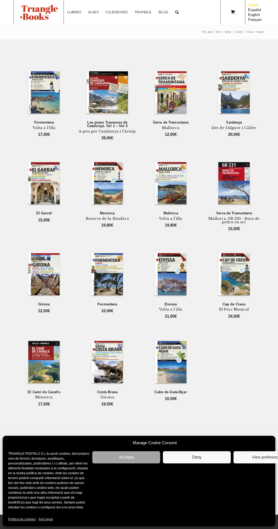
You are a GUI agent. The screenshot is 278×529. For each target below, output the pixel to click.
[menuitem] (74, 12)
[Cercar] (177, 12)
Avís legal (46, 519)
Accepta (126, 457)
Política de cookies (22, 519)
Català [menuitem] (253, 5)
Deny (197, 457)
